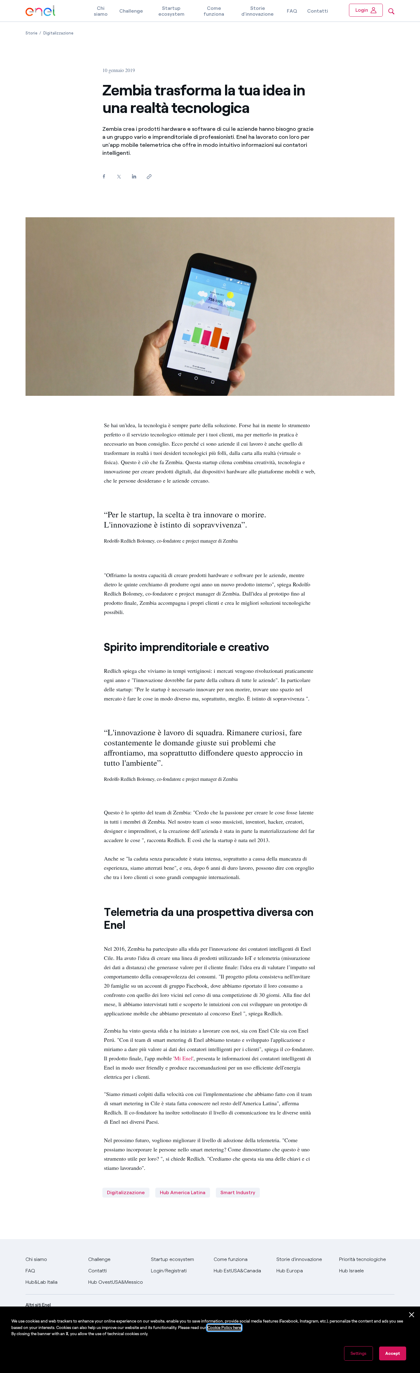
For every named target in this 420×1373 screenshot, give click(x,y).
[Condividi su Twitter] (119, 177)
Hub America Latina (182, 1192)
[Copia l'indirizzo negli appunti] (149, 177)
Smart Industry (237, 1192)
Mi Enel (183, 1058)
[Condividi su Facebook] (104, 176)
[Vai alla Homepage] (40, 11)
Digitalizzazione (126, 1192)
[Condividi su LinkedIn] (134, 176)
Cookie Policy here (224, 1327)
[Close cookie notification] (411, 1315)
